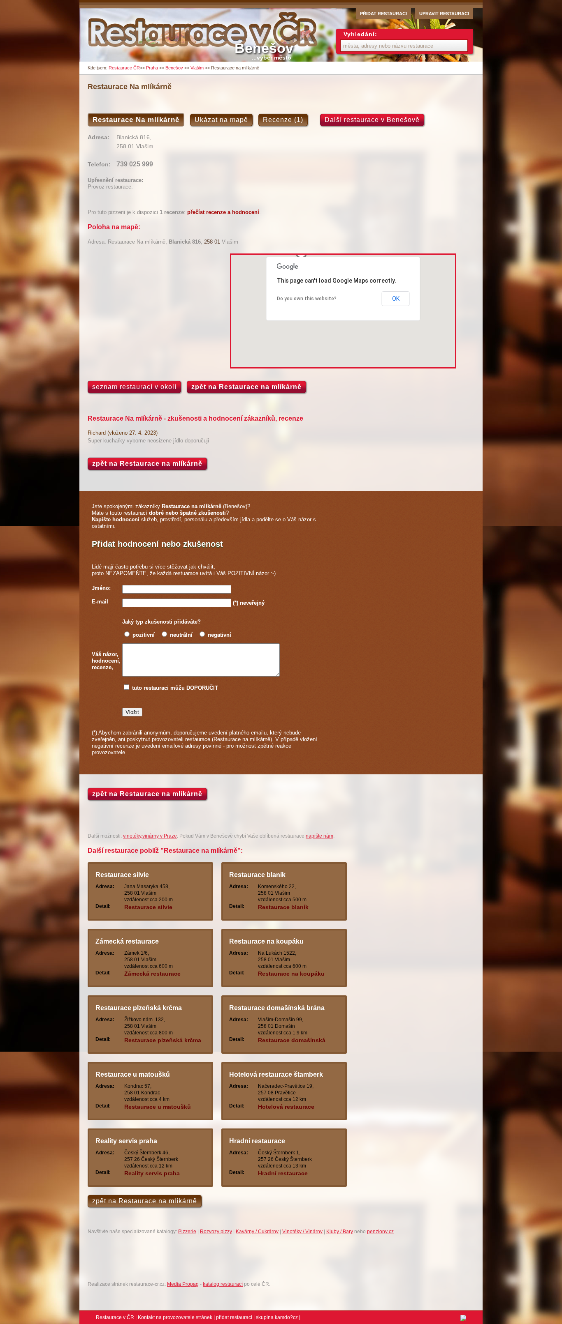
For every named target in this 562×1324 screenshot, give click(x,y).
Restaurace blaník (257, 874)
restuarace (185, 573)
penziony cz (380, 1231)
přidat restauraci (234, 1317)
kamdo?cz (286, 1317)
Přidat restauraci (383, 13)
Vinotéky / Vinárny (302, 1231)
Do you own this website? (307, 299)
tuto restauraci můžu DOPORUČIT (175, 688)
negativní (219, 635)
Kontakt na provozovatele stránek (175, 1317)
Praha (152, 67)
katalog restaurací (223, 1284)
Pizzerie (187, 1231)
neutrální (181, 635)
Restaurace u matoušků (132, 1074)
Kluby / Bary (339, 1231)
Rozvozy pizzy (216, 1231)
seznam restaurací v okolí (134, 386)
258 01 (212, 242)
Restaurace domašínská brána (277, 1007)
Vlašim (197, 67)
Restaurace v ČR (115, 1317)
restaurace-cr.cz (203, 34)
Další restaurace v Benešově (372, 119)
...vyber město (271, 57)
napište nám (319, 836)
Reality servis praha (126, 1140)
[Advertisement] (157, 310)
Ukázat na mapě (221, 119)
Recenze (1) (283, 119)
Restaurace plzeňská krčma (138, 1007)
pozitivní (143, 635)
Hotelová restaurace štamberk (276, 1074)
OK (395, 298)
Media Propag (183, 1284)
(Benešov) (204, 506)
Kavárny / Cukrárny (257, 1231)
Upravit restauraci (444, 13)
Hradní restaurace (257, 1140)
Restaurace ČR (124, 67)
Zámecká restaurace (127, 941)
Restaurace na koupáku (266, 941)
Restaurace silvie (122, 874)
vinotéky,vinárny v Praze (150, 836)
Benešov (174, 67)
